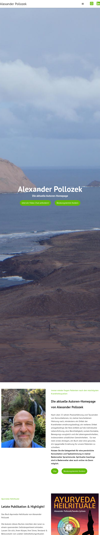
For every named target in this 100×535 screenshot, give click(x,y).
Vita (54, 471)
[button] (83, 4)
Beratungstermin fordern (67, 203)
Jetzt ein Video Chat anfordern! (35, 203)
